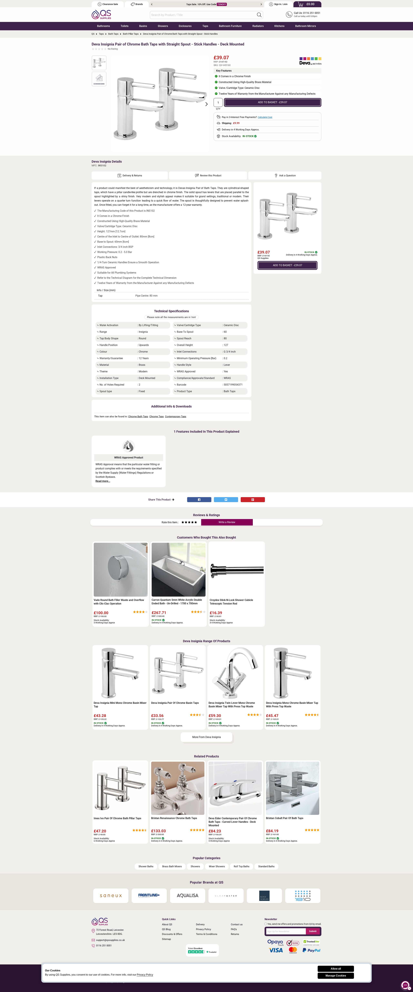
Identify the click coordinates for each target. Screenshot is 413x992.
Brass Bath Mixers (172, 866)
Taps (205, 26)
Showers (163, 26)
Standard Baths (266, 866)
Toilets (124, 26)
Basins (143, 26)
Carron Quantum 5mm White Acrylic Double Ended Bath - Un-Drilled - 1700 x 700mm (177, 601)
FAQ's (234, 929)
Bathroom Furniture (230, 26)
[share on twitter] (226, 499)
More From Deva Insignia (206, 737)
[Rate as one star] (182, 523)
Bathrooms (103, 26)
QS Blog (166, 929)
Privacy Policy (203, 929)
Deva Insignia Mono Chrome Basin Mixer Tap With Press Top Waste (292, 704)
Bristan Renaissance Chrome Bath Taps (174, 818)
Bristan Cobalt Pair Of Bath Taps (284, 818)
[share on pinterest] (253, 499)
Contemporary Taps (175, 416)
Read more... (103, 481)
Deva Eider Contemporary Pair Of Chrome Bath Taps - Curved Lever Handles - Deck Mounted (233, 822)
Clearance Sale (110, 4)
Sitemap (166, 939)
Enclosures (185, 26)
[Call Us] (289, 14)
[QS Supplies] (101, 14)
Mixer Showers (217, 866)
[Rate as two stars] (184, 523)
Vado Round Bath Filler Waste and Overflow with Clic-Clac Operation (119, 602)
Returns (235, 934)
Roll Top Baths (241, 866)
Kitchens (279, 26)
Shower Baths (146, 866)
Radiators (258, 26)
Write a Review (227, 522)
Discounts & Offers (172, 934)
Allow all (336, 968)
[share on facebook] (199, 499)
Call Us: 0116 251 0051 (307, 13)
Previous (151, 4)
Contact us (237, 924)
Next (261, 4)
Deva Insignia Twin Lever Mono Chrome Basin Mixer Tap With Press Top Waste (232, 704)
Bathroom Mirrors (305, 26)
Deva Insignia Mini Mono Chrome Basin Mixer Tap (120, 704)
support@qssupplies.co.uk (110, 940)
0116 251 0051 (104, 945)
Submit (313, 931)
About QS (167, 924)
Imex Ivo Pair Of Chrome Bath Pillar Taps (117, 818)
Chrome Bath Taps (138, 416)
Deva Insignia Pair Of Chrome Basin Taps (175, 702)
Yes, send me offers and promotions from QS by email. (294, 924)
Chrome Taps (156, 416)
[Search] (259, 15)
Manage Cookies (336, 975)
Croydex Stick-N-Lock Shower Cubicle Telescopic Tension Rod (231, 602)
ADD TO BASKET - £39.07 (272, 102)
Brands (139, 4)
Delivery (200, 924)
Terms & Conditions (206, 934)
